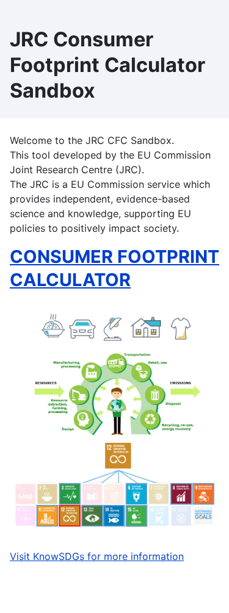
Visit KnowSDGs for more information (97, 556)
